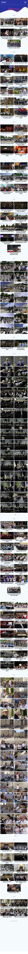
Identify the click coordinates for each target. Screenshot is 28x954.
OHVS (3, 2)
